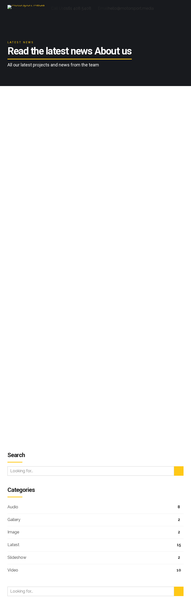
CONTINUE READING (95, 341)
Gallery (13, 519)
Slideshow (18, 133)
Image (13, 532)
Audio (12, 507)
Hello (18, 396)
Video (12, 570)
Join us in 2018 (38, 142)
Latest (13, 544)
